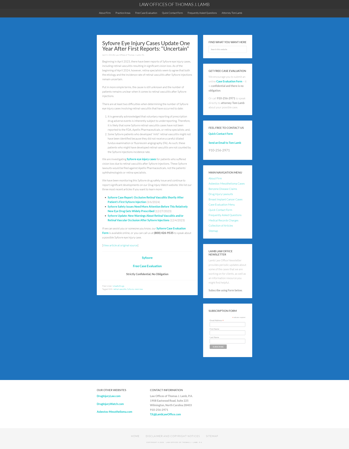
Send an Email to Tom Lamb (225, 142)
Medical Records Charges (223, 220)
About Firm (215, 178)
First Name (214, 329)
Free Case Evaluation (147, 266)
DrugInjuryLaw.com (109, 396)
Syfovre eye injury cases (141, 159)
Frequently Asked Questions (225, 215)
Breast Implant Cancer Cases (226, 199)
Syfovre (147, 258)
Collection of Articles (221, 225)
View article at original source (120, 245)
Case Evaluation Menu (222, 204)
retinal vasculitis (119, 289)
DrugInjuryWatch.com (110, 403)
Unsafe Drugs (118, 286)
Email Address (217, 320)
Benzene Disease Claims (223, 189)
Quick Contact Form (221, 133)
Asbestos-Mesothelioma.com (114, 411)
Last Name (214, 337)
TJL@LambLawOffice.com (165, 414)
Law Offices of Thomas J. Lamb (174, 4)
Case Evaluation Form (229, 81)
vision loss (138, 289)
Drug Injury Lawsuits (221, 194)
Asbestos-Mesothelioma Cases (227, 183)
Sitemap (213, 231)
